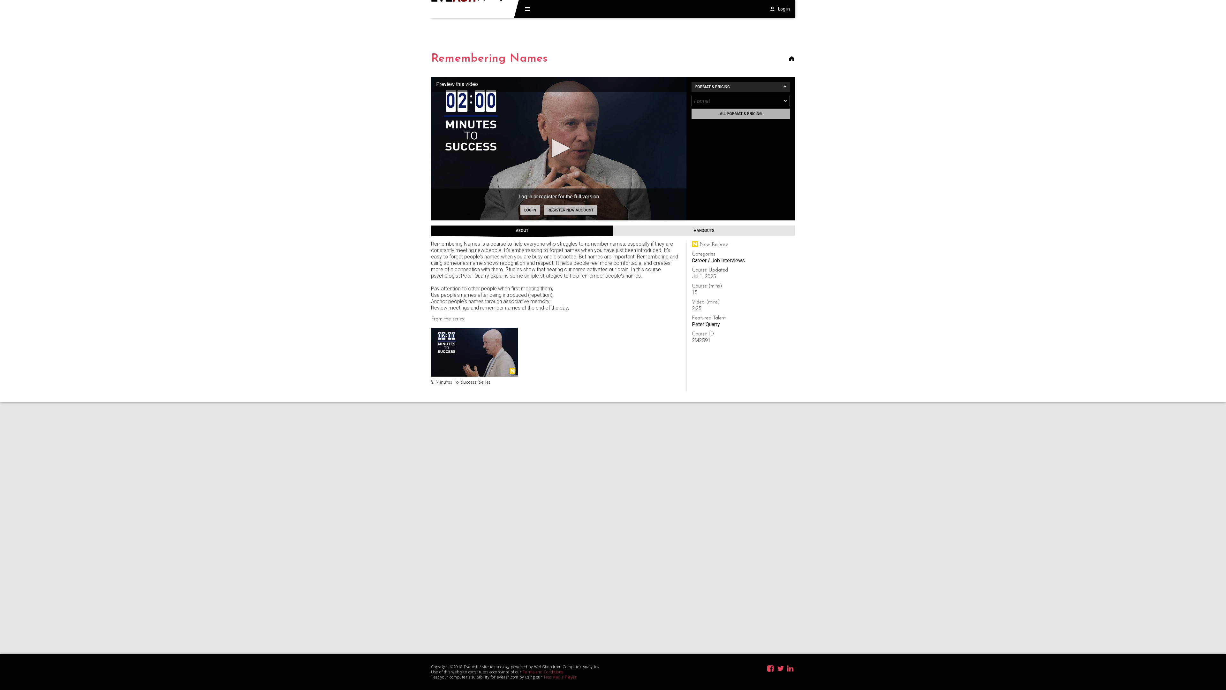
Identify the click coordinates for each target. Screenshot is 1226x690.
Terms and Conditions (543, 672)
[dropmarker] (786, 101)
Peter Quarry (706, 324)
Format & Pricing (712, 87)
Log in (530, 210)
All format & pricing (741, 113)
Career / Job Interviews (718, 260)
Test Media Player (560, 677)
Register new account (571, 210)
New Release (512, 371)
